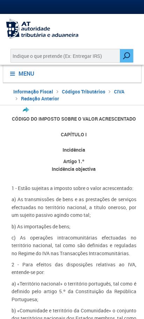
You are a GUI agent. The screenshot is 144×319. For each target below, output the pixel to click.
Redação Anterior (40, 98)
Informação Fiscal (33, 91)
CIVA (119, 91)
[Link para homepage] (72, 28)
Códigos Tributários (83, 91)
